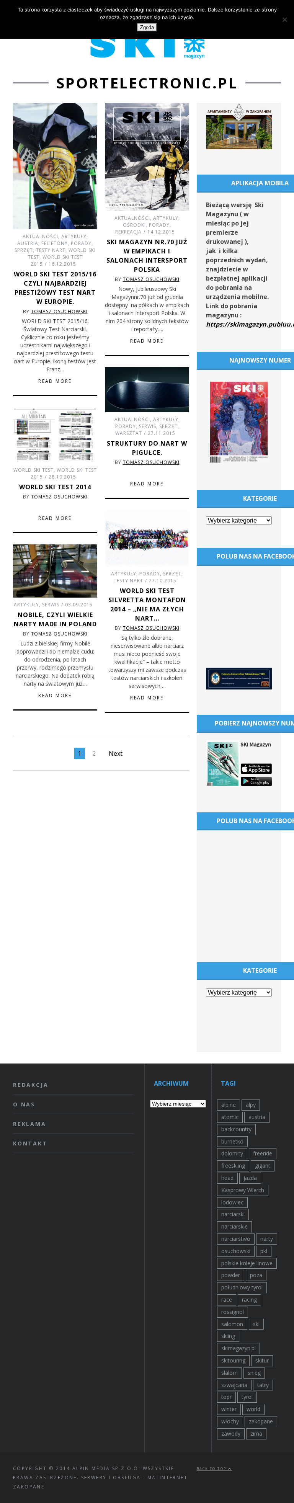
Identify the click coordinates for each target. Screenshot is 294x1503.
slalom (229, 1372)
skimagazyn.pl (238, 1348)
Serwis (147, 426)
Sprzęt (24, 250)
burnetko (232, 1141)
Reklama (29, 1123)
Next (115, 753)
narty (266, 1238)
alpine (228, 1104)
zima (256, 1433)
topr (226, 1396)
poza (256, 1275)
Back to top (212, 1469)
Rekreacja (128, 232)
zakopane (261, 1421)
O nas (24, 1104)
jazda (250, 1177)
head (227, 1177)
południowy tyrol (242, 1287)
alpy (251, 1104)
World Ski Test (33, 470)
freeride (262, 1153)
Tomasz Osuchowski (59, 311)
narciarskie (234, 1226)
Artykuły (74, 236)
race (226, 1299)
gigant (262, 1165)
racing (249, 1299)
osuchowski (235, 1251)
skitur (262, 1360)
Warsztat (128, 433)
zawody (230, 1433)
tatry (263, 1385)
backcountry (236, 1129)
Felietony (54, 243)
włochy (230, 1421)
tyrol (247, 1396)
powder (230, 1275)
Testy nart (50, 250)
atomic (229, 1117)
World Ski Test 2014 (55, 487)
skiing (228, 1336)
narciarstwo (235, 1238)
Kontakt (30, 1143)
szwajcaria (234, 1385)
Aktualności (40, 236)
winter (229, 1409)
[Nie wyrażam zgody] (284, 19)
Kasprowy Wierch (242, 1190)
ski (256, 1324)
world (253, 1409)
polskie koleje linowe (247, 1263)
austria (256, 1117)
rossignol (232, 1311)
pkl (263, 1251)
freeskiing (233, 1165)
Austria (27, 243)
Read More (55, 381)
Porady (81, 243)
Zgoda (147, 27)
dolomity (232, 1153)
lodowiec (232, 1202)
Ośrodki (134, 225)
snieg (254, 1372)
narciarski (233, 1214)
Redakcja (30, 1084)
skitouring (233, 1360)
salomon (232, 1324)
